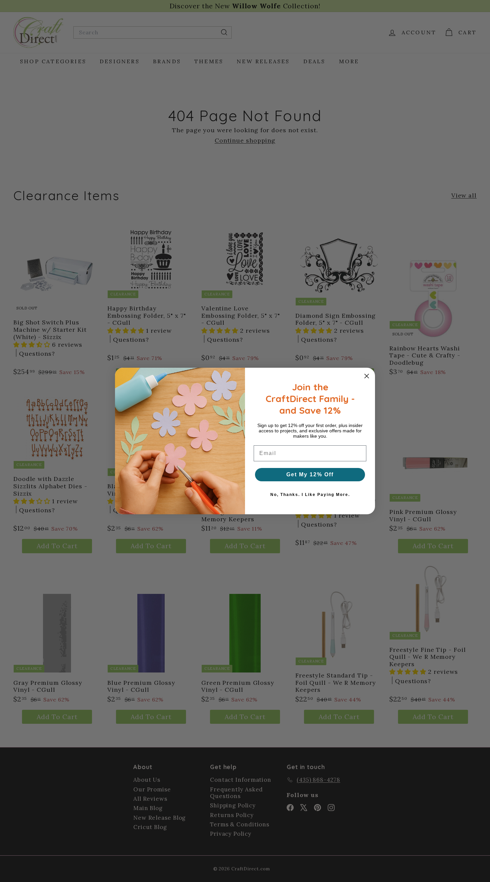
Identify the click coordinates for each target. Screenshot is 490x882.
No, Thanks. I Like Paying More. (310, 494)
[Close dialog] (367, 376)
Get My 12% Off (310, 474)
